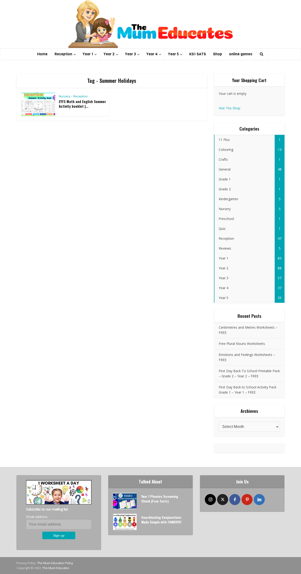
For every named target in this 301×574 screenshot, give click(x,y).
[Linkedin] (259, 499)
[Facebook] (234, 499)
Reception (63, 54)
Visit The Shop (229, 108)
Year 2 (109, 54)
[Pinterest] (247, 499)
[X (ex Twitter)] (222, 499)
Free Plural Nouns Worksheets (242, 343)
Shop (217, 54)
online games (240, 54)
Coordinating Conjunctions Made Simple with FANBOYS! (161, 519)
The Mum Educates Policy (55, 563)
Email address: (37, 516)
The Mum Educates (55, 568)
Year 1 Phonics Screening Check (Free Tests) (159, 498)
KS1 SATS (197, 54)
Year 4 (152, 54)
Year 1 (88, 54)
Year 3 (130, 54)
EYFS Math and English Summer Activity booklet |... (82, 104)
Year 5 (173, 54)
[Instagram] (210, 499)
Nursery (64, 96)
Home (42, 54)
